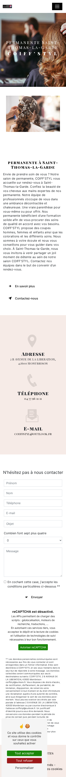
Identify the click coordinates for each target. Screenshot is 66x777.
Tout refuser (24, 760)
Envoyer (37, 597)
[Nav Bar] (57, 6)
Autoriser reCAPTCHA (33, 647)
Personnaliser (24, 768)
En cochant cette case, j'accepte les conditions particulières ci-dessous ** (34, 584)
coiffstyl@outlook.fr (33, 434)
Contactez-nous (26, 298)
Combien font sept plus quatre (25, 533)
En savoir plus (25, 286)
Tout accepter (24, 753)
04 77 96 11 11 (33, 399)
